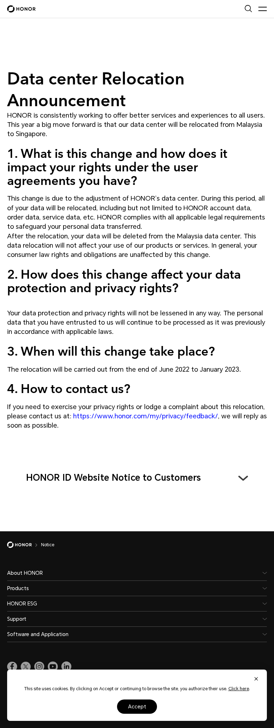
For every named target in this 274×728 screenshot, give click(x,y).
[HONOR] (24, 545)
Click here (238, 688)
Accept (137, 706)
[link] (12, 666)
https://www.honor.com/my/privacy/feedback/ (145, 416)
